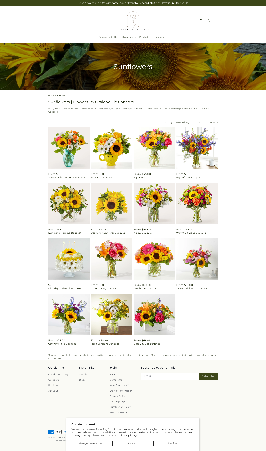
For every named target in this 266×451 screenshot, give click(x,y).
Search (83, 374)
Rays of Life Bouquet (188, 177)
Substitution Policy (120, 407)
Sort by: (169, 122)
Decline (172, 443)
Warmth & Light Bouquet (191, 232)
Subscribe (208, 376)
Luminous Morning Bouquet (64, 232)
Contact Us (116, 380)
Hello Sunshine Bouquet (105, 343)
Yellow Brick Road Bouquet (192, 288)
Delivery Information (121, 390)
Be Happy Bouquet (102, 177)
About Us (53, 390)
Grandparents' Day (58, 374)
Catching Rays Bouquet (62, 343)
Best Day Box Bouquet (147, 343)
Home (51, 95)
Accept (131, 443)
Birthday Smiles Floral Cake (64, 288)
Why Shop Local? (119, 385)
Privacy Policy (129, 435)
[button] (128, 37)
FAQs (113, 374)
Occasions (53, 380)
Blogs (82, 380)
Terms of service (118, 412)
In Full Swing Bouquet (104, 288)
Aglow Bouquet (143, 232)
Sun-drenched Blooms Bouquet (66, 177)
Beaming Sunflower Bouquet (108, 232)
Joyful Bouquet (142, 177)
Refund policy (117, 401)
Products (53, 385)
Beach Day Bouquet (145, 288)
